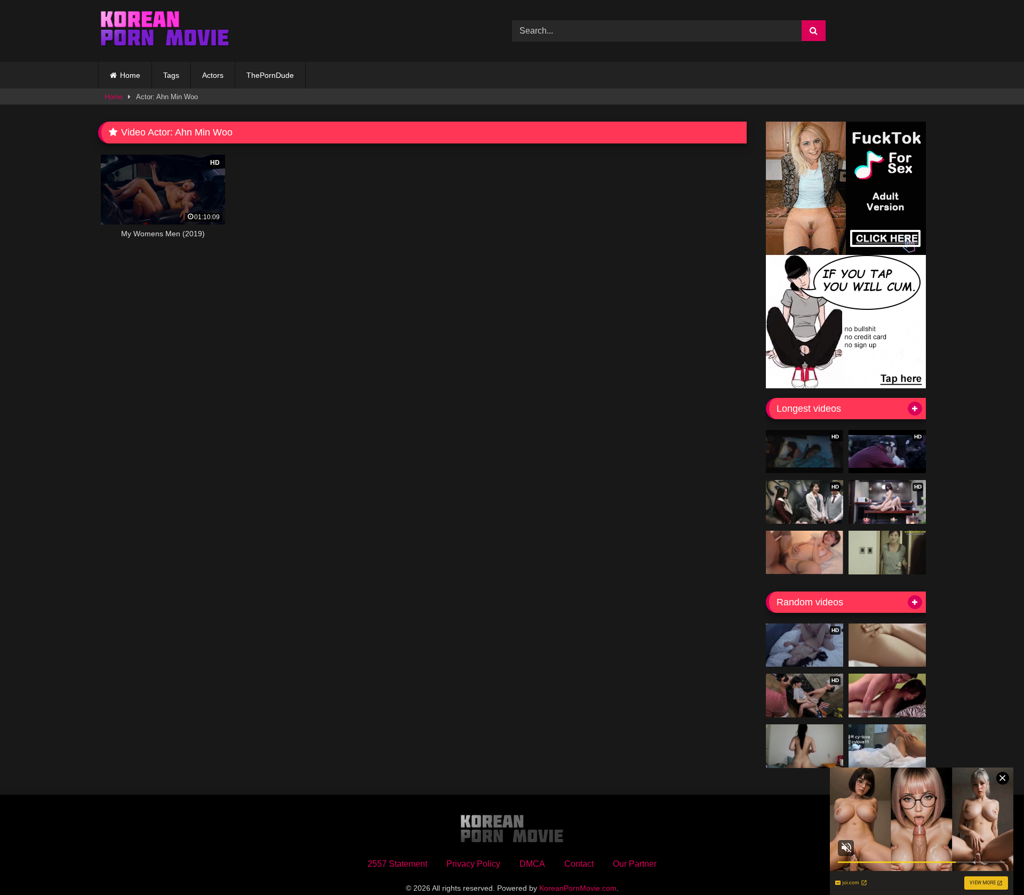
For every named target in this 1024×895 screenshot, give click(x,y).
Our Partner (635, 863)
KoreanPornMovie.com (578, 888)
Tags (171, 75)
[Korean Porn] (164, 31)
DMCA (532, 863)
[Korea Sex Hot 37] (804, 552)
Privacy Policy (473, 863)
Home (130, 75)
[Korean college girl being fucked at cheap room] (887, 695)
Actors (212, 75)
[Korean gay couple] (887, 746)
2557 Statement (397, 863)
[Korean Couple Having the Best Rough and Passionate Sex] (887, 645)
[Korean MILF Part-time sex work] (887, 552)
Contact (579, 863)
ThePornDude (270, 75)
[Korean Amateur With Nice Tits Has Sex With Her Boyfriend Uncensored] (804, 746)
